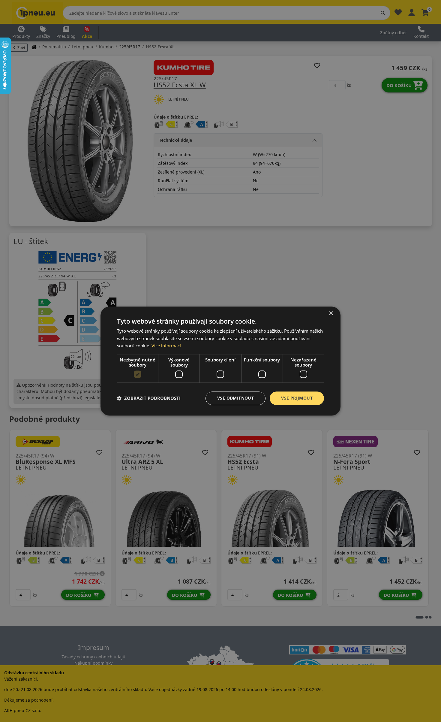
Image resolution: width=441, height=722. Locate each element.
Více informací (166, 346)
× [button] (330, 313)
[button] (149, 398)
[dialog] (220, 361)
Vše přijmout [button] (297, 398)
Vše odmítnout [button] (235, 398)
